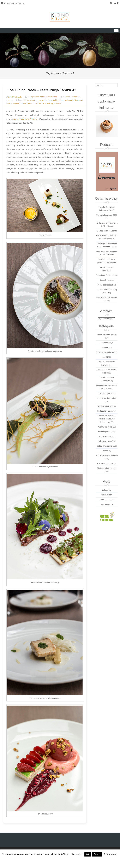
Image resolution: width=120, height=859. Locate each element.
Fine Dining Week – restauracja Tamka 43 (41, 90)
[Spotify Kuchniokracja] (107, 171)
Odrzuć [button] (97, 854)
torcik (35, 103)
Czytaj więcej (110, 854)
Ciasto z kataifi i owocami (107, 231)
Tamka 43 (23, 103)
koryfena (48, 100)
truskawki (57, 103)
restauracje (69, 100)
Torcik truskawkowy (45, 103)
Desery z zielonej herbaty (107, 335)
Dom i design (105, 343)
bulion (26, 100)
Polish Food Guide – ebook (107, 275)
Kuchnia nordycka (105, 427)
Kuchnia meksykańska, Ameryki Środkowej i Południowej (107, 419)
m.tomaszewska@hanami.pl (14, 3)
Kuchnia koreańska (105, 411)
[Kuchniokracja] (60, 17)
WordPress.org (107, 504)
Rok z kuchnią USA (105, 463)
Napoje (105, 451)
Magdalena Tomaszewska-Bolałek (43, 97)
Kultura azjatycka (105, 441)
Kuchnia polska (104, 432)
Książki (105, 357)
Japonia (105, 347)
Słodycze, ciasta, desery (106, 468)
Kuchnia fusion (104, 394)
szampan (15, 103)
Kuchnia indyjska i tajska (106, 398)
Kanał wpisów (106, 495)
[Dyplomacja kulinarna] (107, 126)
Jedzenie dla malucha (105, 352)
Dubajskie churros (107, 280)
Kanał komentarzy (107, 500)
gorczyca (40, 100)
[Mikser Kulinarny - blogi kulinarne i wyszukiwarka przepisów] (107, 516)
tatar (30, 103)
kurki (55, 100)
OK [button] (87, 854)
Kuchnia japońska (105, 406)
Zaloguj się (106, 490)
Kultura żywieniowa (104, 446)
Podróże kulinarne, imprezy (107, 455)
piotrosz (61, 100)
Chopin (33, 100)
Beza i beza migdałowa (106, 285)
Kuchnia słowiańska (105, 436)
